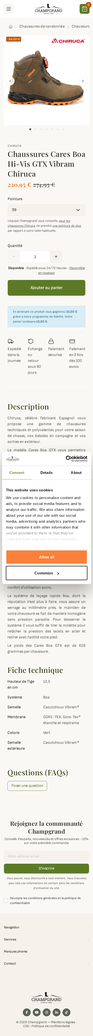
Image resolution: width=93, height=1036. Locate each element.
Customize (43, 573)
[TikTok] (66, 1012)
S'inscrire (46, 868)
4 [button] (47, 129)
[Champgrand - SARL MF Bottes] (48, 9)
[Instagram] (47, 1012)
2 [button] (36, 129)
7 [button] (63, 129)
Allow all (46, 557)
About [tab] (76, 472)
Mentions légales (63, 1022)
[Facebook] (27, 1012)
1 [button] (30, 129)
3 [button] (41, 129)
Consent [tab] (16, 472)
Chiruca (15, 146)
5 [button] (52, 129)
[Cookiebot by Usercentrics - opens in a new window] (66, 459)
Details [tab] (46, 472)
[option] (46, 80)
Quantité (15, 245)
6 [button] (58, 129)
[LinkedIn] (57, 1012)
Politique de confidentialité (50, 1026)
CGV (26, 1026)
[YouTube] (37, 1012)
